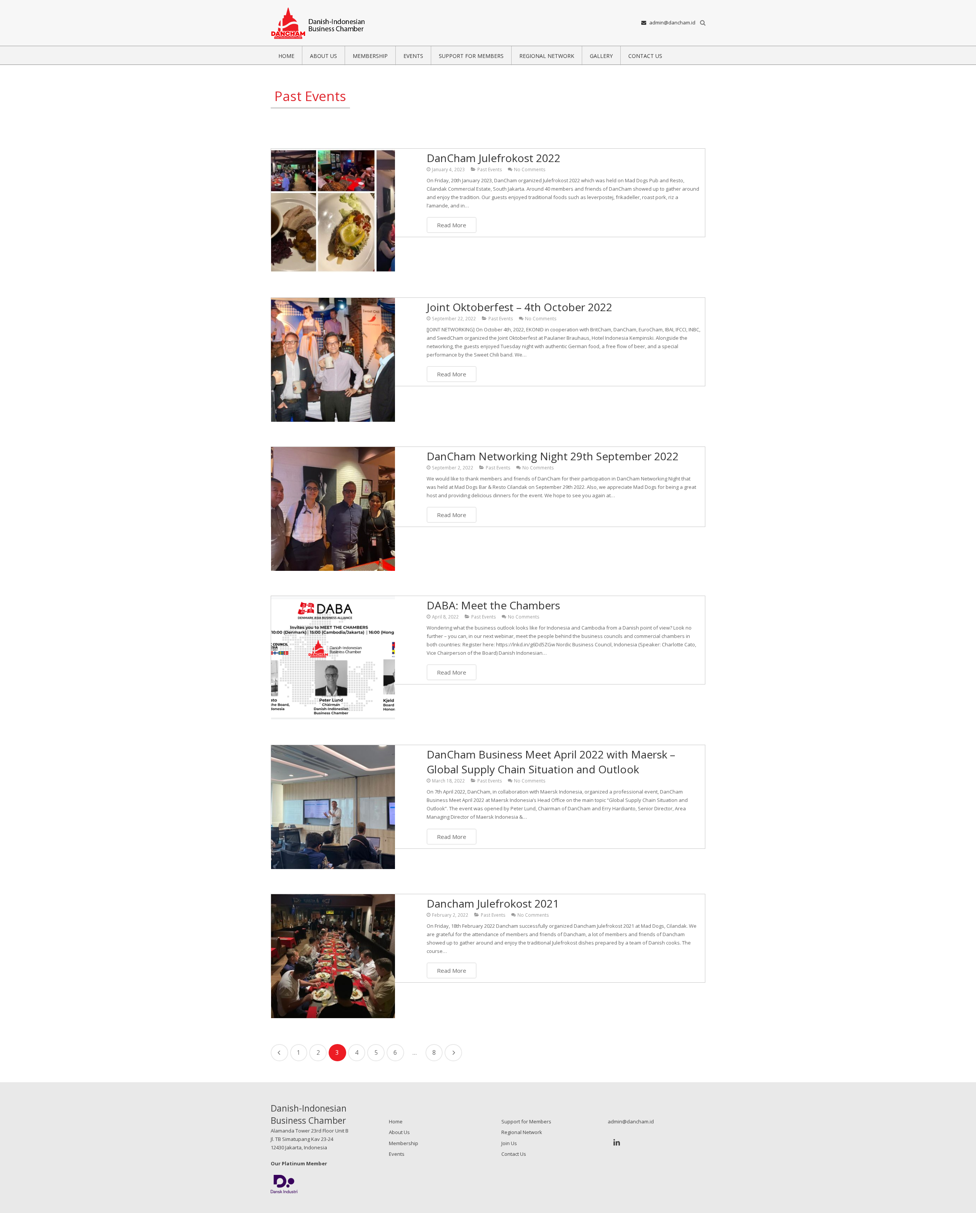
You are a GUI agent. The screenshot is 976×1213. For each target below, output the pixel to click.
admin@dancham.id (672, 22)
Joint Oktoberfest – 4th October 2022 (519, 307)
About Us (399, 1132)
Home (396, 1121)
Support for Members (526, 1121)
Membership (403, 1143)
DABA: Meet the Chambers (493, 605)
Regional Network (521, 1132)
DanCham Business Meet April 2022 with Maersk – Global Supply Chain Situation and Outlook (551, 761)
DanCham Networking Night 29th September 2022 (553, 456)
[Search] (703, 23)
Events (397, 1153)
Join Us (509, 1143)
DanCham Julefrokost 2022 (493, 158)
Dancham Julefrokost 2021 (493, 903)
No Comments (530, 169)
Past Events (489, 169)
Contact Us (513, 1153)
